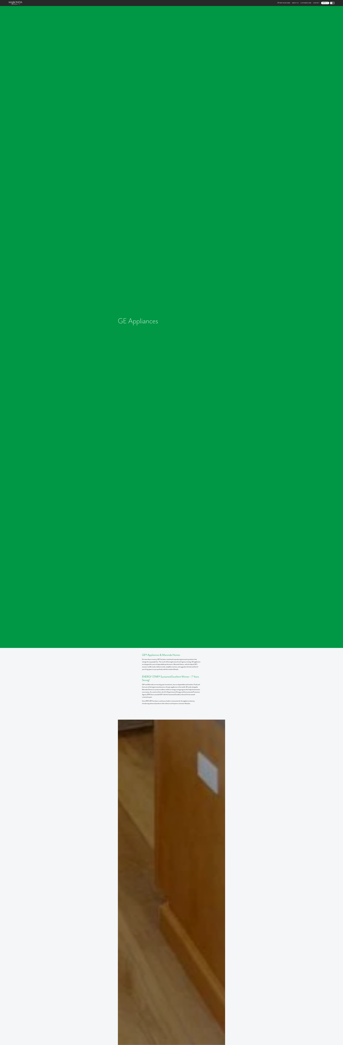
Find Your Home (284, 3)
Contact (316, 3)
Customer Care (305, 3)
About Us (295, 3)
